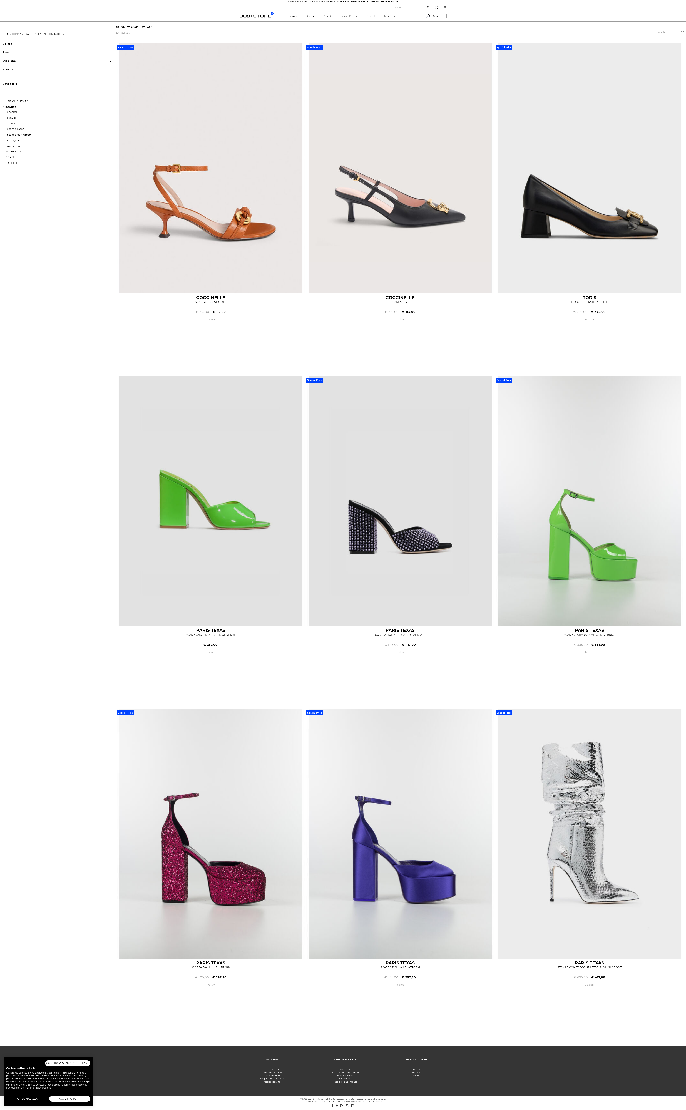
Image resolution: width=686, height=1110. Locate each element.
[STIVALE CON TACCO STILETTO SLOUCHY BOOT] (589, 833)
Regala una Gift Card (272, 1078)
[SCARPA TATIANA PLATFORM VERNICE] (589, 500)
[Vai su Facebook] (332, 1105)
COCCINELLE (210, 297)
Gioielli (11, 163)
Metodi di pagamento (344, 1082)
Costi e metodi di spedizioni (345, 1072)
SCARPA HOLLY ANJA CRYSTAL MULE (400, 634)
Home (6, 34)
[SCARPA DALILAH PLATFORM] (211, 833)
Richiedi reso (344, 1078)
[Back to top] (676, 1100)
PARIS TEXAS (210, 630)
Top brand (391, 16)
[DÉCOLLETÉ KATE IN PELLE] (589, 168)
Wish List (436, 7)
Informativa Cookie (40, 1087)
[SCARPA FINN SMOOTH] (211, 168)
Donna (310, 16)
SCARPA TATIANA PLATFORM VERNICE (589, 634)
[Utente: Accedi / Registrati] (428, 8)
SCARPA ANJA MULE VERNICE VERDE (211, 634)
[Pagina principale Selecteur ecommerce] (256, 14)
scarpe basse (15, 129)
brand (371, 16)
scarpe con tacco (50, 34)
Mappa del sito (272, 1082)
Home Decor (348, 16)
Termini (415, 1075)
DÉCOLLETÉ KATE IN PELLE (589, 302)
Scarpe (29, 34)
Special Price (125, 47)
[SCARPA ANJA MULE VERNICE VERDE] (211, 500)
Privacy (415, 1072)
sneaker (12, 112)
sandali (12, 117)
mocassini (14, 146)
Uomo (292, 16)
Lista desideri (272, 1075)
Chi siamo (416, 1069)
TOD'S (589, 297)
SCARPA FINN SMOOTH (210, 302)
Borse (10, 157)
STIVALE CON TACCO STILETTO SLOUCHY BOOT (590, 967)
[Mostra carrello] (445, 7)
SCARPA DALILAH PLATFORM (211, 967)
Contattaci (345, 1069)
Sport (327, 16)
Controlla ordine (272, 1072)
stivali (11, 123)
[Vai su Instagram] (341, 1105)
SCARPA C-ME (400, 302)
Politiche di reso (345, 1075)
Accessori (13, 151)
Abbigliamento (16, 101)
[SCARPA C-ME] (400, 168)
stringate (13, 140)
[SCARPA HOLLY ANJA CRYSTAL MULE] (400, 500)
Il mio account (272, 1069)
